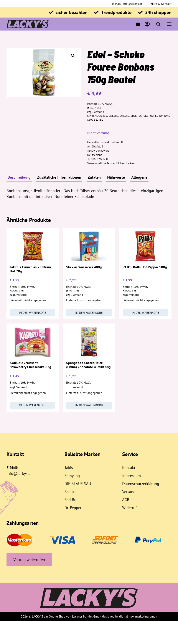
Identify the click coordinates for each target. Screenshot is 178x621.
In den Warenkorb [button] (32, 312)
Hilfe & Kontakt (161, 4)
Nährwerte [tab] (116, 177)
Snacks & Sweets (107, 115)
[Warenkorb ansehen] (138, 24)
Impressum (131, 475)
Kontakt (128, 467)
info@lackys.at (132, 4)
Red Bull (71, 499)
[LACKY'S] (28, 24)
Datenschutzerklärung (140, 483)
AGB (125, 499)
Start (90, 115)
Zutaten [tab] (94, 177)
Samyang (72, 475)
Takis (68, 467)
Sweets (124, 115)
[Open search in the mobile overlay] (158, 24)
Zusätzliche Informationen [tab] (59, 177)
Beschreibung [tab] (19, 177)
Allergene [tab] (139, 177)
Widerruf (129, 507)
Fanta (69, 491)
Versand (99, 112)
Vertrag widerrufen (29, 559)
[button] (73, 56)
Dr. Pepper (72, 507)
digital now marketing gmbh (138, 616)
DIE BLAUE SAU (77, 483)
